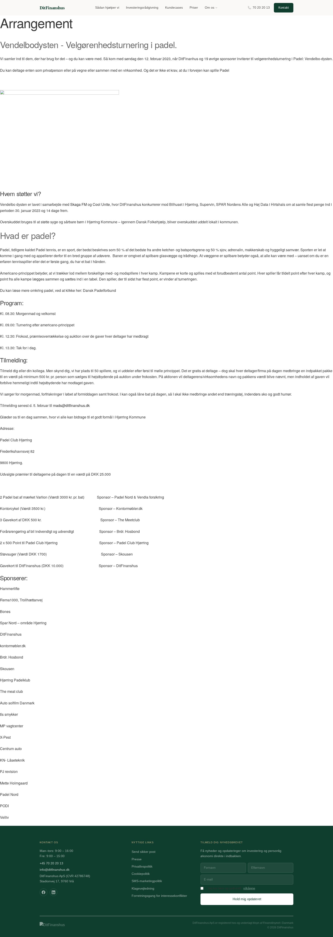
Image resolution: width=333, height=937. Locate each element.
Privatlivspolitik (142, 866)
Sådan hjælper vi (107, 7)
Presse (137, 859)
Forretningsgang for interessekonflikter (159, 896)
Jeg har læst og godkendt (224, 888)
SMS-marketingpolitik (147, 881)
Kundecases (174, 7)
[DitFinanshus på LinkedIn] (53, 892)
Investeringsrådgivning (142, 7)
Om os (209, 7)
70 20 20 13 (261, 7)
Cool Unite (101, 204)
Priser (194, 7)
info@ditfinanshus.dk (55, 869)
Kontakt (283, 7)
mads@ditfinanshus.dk (71, 405)
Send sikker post (143, 851)
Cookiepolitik (141, 874)
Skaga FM (78, 204)
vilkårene (249, 888)
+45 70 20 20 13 (51, 863)
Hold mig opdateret (247, 899)
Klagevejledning (143, 888)
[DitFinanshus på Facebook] (43, 892)
